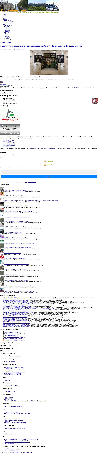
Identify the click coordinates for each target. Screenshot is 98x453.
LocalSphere (8, 33)
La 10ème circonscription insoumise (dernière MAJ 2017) (17, 413)
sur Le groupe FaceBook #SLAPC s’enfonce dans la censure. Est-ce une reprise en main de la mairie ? (29, 308)
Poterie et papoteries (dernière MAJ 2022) (14, 406)
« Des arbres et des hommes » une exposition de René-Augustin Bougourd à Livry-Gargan (41, 46)
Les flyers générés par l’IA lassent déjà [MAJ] (13, 337)
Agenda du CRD (9, 370)
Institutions (7, 31)
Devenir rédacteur (9, 23)
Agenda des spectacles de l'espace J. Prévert (14, 367)
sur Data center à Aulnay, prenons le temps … (15, 321)
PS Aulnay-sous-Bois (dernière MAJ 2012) (14, 443)
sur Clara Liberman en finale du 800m (12, 319)
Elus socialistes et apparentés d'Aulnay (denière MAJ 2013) (17, 440)
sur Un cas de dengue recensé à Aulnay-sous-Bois (18, 312)
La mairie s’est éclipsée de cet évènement (12, 332)
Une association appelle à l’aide (10, 335)
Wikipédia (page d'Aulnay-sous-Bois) (13, 374)
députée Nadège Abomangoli (11, 412)
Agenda (7, 38)
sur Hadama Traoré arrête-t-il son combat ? (15, 318)
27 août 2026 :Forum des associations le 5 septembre (15, 195)
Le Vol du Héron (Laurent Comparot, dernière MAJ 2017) (17, 442)
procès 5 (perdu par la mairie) (9, 145)
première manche (70, 148)
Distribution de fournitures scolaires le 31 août (13, 333)
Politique (7, 32)
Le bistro (4, 15)
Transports (7, 37)
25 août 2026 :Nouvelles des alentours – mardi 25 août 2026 (16, 275)
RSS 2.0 (76, 87)
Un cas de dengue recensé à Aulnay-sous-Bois (13, 340)
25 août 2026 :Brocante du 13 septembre (12, 253)
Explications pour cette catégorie (12, 450)
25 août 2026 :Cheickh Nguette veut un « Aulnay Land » (16, 269)
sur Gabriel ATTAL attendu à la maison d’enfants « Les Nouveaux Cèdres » (20, 307)
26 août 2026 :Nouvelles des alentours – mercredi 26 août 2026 (17, 247)
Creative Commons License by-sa (18, 452)
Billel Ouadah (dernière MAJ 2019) (12, 448)
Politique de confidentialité (8, 39)
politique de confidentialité (30, 182)
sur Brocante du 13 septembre (13, 299)
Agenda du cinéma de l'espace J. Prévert (13, 369)
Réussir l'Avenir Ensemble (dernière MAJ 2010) (15, 422)
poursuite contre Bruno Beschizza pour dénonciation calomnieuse (43, 148)
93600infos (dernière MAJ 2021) (12, 419)
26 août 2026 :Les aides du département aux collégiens (15, 237)
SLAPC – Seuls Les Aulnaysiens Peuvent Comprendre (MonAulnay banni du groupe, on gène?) (25, 400)
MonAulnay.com (8, 399)
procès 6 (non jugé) (7, 146)
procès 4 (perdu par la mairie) (9, 144)
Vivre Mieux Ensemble (10, 391)
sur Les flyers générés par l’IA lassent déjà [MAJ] (17, 303)
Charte (4, 17)
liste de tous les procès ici (48, 136)
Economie (7, 29)
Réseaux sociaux (8, 25)
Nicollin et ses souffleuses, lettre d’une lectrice (13, 338)
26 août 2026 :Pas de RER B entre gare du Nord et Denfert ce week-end (19, 243)
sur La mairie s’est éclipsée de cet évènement (16, 320)
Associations (8, 27)
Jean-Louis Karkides (9, 21)
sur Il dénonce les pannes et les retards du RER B (18, 297)
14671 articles (6, 85)
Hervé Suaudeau (8, 20)
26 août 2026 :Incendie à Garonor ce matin (13, 232)
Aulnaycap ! (8, 380)
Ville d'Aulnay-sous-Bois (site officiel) (13, 373)
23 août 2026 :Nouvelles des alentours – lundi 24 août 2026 (16, 280)
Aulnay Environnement (10, 361)
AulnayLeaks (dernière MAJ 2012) (12, 385)
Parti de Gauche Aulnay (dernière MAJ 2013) (15, 428)
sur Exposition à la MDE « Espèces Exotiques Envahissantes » (19, 302)
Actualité (2, 42)
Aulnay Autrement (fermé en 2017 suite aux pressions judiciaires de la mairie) (21, 439)
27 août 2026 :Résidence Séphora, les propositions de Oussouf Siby (18, 211)
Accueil (4, 14)
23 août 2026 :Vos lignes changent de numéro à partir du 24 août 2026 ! (19, 285)
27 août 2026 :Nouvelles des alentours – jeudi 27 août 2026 (16, 221)
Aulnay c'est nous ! (9, 397)
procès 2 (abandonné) (7, 141)
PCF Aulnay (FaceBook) (10, 433)
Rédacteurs (5, 19)
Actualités (7, 26)
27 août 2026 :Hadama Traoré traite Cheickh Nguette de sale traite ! (18, 190)
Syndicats (7, 36)
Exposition (8, 42)
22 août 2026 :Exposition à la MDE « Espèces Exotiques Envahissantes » (19, 291)
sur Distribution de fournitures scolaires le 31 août (18, 311)
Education (7, 30)
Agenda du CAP (8, 368)
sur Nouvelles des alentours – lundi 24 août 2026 (16, 301)
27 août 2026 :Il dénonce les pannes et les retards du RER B (16, 206)
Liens (4, 24)
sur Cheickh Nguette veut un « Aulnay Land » (16, 300)
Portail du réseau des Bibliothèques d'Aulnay (14, 372)
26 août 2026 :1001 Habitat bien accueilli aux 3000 (15, 226)
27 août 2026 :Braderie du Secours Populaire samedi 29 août (16, 217)
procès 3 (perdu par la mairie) (9, 142)
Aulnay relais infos (9, 398)
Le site (4, 18)
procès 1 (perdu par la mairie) (9, 140)
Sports (6, 35)
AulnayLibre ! (8, 421)
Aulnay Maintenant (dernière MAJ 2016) (14, 420)
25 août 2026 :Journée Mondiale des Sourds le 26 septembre (16, 264)
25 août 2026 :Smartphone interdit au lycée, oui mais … (15, 258)
